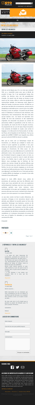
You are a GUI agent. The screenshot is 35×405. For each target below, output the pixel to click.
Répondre (7, 278)
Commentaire (8, 337)
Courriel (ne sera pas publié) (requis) (15, 326)
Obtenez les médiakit (25, 6)
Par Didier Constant (7, 33)
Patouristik (8, 285)
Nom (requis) (8, 321)
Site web (7, 331)
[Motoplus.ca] (7, 3)
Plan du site (14, 391)
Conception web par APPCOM (24, 391)
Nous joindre (7, 391)
